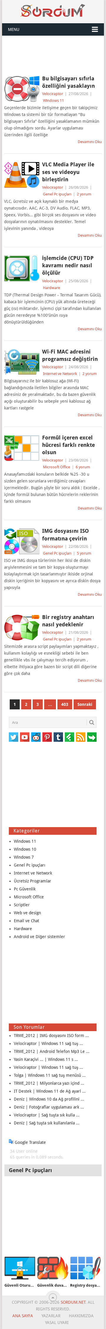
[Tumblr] (58, 737)
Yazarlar (51, 1315)
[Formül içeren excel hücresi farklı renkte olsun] (21, 448)
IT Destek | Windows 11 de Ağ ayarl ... (50, 1091)
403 (64, 704)
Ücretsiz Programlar (32, 881)
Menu (13, 29)
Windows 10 (25, 849)
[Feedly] (69, 737)
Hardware (51, 288)
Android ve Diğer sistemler (39, 936)
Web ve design (27, 912)
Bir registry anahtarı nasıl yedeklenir (68, 621)
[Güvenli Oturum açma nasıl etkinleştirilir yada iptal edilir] (19, 1268)
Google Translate (30, 1142)
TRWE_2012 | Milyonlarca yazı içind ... (49, 1083)
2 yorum (84, 194)
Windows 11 (53, 100)
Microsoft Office (56, 467)
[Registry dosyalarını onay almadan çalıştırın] (85, 1268)
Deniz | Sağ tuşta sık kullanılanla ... (47, 1123)
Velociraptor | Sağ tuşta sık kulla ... (47, 1115)
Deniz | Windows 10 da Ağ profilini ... (49, 1099)
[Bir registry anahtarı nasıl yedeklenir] (21, 628)
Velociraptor (52, 94)
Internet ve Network (60, 373)
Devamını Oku (90, 142)
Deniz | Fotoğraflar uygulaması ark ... (49, 1107)
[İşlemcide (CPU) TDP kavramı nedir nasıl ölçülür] (21, 268)
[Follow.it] (92, 737)
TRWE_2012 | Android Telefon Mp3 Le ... (52, 1051)
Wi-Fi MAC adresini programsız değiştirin (70, 355)
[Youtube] (24, 737)
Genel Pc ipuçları (57, 194)
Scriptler (22, 904)
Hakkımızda (81, 1315)
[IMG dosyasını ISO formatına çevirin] (21, 541)
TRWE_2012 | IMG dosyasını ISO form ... (51, 1035)
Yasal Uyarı (57, 1322)
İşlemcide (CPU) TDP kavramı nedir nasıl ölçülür (68, 265)
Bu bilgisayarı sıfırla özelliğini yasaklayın (68, 82)
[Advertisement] (53, 55)
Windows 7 (24, 857)
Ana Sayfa (22, 1315)
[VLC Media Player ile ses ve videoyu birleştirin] (21, 175)
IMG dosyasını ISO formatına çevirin (65, 534)
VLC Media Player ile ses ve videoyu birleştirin (68, 171)
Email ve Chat (26, 920)
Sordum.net (73, 1302)
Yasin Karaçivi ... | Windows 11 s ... (46, 1059)
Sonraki (84, 704)
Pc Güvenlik (25, 889)
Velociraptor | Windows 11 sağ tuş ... (48, 1043)
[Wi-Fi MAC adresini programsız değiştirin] (21, 362)
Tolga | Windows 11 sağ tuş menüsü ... (50, 1075)
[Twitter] (13, 737)
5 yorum (84, 553)
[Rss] (80, 737)
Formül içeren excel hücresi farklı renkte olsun (68, 444)
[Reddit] (36, 737)
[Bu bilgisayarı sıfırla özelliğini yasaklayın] (21, 89)
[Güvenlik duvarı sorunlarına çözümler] (52, 1268)
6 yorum (83, 467)
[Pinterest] (47, 737)
